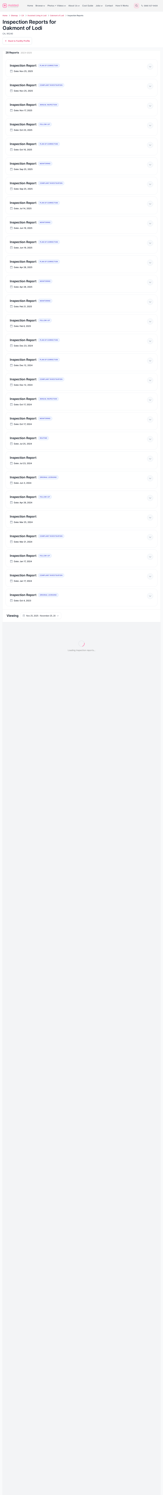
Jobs (98, 5)
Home (30, 5)
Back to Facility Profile (19, 41)
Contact (109, 5)
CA (22, 15)
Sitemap (14, 15)
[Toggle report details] (150, 67)
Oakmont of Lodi (57, 15)
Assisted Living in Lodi (37, 15)
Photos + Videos (55, 5)
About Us (72, 5)
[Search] (136, 5)
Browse (39, 5)
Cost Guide (87, 5)
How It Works (122, 5)
